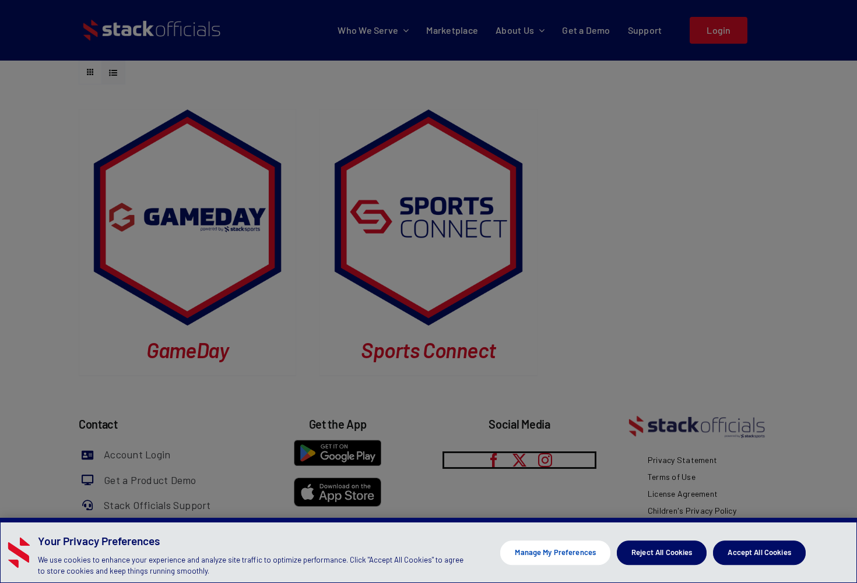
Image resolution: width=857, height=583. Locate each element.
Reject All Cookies (661, 552)
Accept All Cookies (759, 552)
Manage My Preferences (555, 552)
